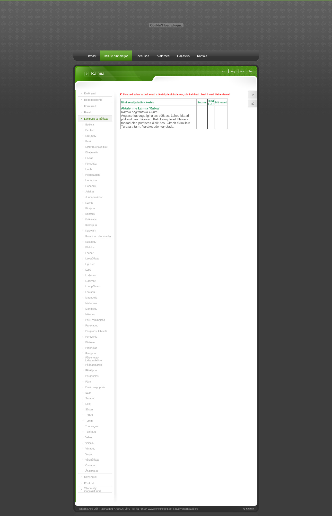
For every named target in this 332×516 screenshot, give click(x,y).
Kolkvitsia (90, 219)
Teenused (142, 56)
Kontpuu (90, 213)
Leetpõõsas (92, 258)
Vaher (88, 437)
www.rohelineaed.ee (160, 508)
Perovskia (91, 336)
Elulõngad (90, 93)
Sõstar (89, 409)
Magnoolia (91, 297)
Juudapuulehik (93, 197)
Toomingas (91, 426)
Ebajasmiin (91, 152)
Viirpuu (89, 454)
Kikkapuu (90, 135)
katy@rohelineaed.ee (185, 508)
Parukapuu (91, 325)
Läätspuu (90, 292)
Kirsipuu (90, 208)
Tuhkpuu (90, 431)
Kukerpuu (91, 225)
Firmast (91, 56)
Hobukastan (92, 174)
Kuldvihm (90, 230)
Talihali (89, 415)
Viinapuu (90, 448)
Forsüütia (90, 163)
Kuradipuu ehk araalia (98, 236)
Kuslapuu (90, 241)
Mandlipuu (91, 308)
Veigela (89, 442)
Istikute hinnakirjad (116, 56)
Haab (88, 169)
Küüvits (89, 247)
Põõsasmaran (93, 364)
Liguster (90, 264)
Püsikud (89, 483)
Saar (88, 392)
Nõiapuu (90, 314)
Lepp (88, 269)
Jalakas (90, 191)
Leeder (89, 252)
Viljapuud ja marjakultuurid (92, 489)
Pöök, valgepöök (95, 387)
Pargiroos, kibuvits (96, 331)
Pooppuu (90, 353)
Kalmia (89, 202)
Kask (88, 141)
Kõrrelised (90, 106)
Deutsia (89, 130)
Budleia (89, 124)
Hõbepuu (90, 185)
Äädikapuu (91, 470)
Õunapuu (90, 465)
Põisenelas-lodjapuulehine (93, 359)
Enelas (89, 158)
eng (233, 71)
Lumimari (90, 280)
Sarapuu (90, 398)
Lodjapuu (90, 275)
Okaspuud (90, 476)
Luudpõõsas (92, 286)
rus (242, 71)
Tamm (89, 420)
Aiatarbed (163, 56)
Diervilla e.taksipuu (96, 146)
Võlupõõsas (92, 459)
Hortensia (91, 180)
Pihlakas (90, 342)
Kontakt (202, 56)
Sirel (87, 403)
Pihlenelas (91, 347)
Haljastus (183, 56)
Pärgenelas (92, 376)
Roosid (88, 112)
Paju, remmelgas (95, 319)
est (223, 71)
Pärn (88, 381)
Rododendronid (93, 99)
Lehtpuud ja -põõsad (96, 118)
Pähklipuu (91, 370)
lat (250, 71)
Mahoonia (91, 303)
